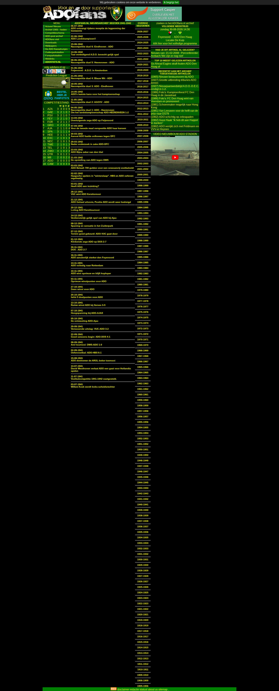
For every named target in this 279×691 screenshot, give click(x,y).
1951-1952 (142, 444)
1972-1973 (142, 328)
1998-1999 (142, 185)
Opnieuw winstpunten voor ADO (88, 281)
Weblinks (49, 58)
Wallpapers (51, 45)
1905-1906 (142, 686)
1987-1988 (142, 246)
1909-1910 (142, 675)
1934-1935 (142, 537)
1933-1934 (142, 543)
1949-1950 (142, 455)
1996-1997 (142, 196)
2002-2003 (142, 163)
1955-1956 (142, 422)
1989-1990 (142, 235)
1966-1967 (142, 361)
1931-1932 (142, 554)
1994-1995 (142, 207)
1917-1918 (142, 631)
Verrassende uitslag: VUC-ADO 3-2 (90, 329)
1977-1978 (142, 301)
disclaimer (123, 689)
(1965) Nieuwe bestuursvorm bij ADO (172, 76)
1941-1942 (142, 499)
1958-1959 (142, 405)
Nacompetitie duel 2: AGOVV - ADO (90, 102)
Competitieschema (54, 33)
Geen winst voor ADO (82, 289)
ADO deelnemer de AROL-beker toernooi (93, 360)
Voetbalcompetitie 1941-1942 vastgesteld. (94, 379)
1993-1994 (142, 213)
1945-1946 (142, 477)
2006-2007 (142, 141)
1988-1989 (142, 240)
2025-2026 (142, 37)
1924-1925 (142, 592)
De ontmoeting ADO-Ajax (84, 321)
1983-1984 (142, 268)
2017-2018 (142, 81)
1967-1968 (142, 356)
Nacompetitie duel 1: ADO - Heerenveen (92, 110)
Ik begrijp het (171, 2)
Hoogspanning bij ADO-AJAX (87, 313)
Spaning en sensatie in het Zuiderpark (92, 226)
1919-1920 (142, 620)
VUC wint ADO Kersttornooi (86, 194)
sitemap (162, 689)
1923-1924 (142, 598)
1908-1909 (142, 680)
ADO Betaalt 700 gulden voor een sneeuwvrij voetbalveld (102, 168)
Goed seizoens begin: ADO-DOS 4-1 (90, 337)
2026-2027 (142, 31)
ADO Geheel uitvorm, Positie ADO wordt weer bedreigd (101, 202)
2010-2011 (142, 119)
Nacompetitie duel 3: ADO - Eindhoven (92, 86)
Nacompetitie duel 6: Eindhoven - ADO (92, 46)
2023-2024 (142, 48)
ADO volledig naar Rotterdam (87, 265)
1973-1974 (142, 323)
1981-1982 (142, 279)
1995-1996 (142, 202)
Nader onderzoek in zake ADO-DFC (90, 144)
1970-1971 (142, 339)
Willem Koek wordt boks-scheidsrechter (93, 387)
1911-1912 (142, 664)
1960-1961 (142, 394)
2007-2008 (142, 136)
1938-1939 (142, 515)
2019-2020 (142, 70)
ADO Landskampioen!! (83, 39)
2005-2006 (142, 147)
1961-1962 (142, 389)
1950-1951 (142, 449)
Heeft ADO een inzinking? (85, 186)
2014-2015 (142, 97)
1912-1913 (142, 658)
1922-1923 (142, 603)
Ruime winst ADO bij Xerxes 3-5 (88, 305)
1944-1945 (142, 482)
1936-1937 (142, 526)
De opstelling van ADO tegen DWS (89, 160)
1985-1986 (142, 257)
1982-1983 (142, 273)
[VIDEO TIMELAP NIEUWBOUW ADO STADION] (175, 174)
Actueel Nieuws (53, 26)
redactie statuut (138, 689)
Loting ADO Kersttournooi (85, 210)
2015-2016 (142, 92)
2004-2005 (142, 152)
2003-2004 (142, 158)
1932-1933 (142, 548)
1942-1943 (142, 493)
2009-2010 (142, 125)
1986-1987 (142, 251)
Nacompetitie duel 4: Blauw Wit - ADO (91, 78)
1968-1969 (142, 350)
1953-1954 (142, 433)
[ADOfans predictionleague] (56, 87)
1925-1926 (142, 587)
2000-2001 (142, 174)
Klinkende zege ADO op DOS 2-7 (88, 242)
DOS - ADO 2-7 (79, 249)
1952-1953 (142, 438)
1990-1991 (142, 229)
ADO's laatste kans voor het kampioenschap (95, 94)
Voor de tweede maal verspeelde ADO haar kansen (98, 128)
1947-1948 (142, 466)
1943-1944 (142, 488)
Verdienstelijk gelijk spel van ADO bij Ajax (94, 218)
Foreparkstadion (53, 55)
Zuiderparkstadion (54, 52)
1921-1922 (142, 609)
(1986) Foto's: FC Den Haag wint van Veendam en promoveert (172, 100)
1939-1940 (142, 510)
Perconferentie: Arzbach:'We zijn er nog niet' (174, 54)
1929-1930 (142, 565)
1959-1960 (142, 400)
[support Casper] (153, 20)
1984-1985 (142, 262)
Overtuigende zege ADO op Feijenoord (92, 120)
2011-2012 (142, 114)
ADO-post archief (54, 36)
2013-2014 (142, 103)
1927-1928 (142, 576)
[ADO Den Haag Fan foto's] (56, 99)
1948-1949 (142, 460)
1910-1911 (142, 669)
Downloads (51, 42)
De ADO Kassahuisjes (56, 49)
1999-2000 (142, 180)
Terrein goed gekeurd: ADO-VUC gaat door (94, 234)
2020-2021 (142, 64)
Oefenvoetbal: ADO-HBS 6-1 (86, 352)
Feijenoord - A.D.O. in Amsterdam (89, 70)
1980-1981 (142, 284)
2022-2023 (142, 53)
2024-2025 (142, 42)
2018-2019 (142, 75)
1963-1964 (142, 378)
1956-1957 (142, 416)
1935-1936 (142, 532)
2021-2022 (142, 59)
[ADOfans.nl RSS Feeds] (113, 689)
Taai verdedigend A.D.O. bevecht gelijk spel (95, 54)
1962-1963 (142, 383)
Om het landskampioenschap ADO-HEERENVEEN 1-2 (100, 112)
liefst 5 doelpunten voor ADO (87, 297)
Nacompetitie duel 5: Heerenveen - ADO (92, 62)
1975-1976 (142, 312)
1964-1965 (142, 372)
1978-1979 (142, 295)
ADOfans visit (52, 39)
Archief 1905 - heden (56, 29)
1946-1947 (142, 471)
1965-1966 (142, 367)
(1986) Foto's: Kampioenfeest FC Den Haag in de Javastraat (172, 94)
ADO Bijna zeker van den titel (87, 152)
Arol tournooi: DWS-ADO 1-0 (86, 345)
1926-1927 (142, 581)
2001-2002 (142, 169)
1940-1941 (142, 504)
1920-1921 (142, 614)
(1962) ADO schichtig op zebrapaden (172, 116)
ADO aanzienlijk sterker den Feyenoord (92, 257)
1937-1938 (142, 521)
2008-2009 (142, 130)
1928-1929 (142, 570)
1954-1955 (142, 427)
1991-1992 (142, 224)
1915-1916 (142, 642)
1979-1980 (142, 290)
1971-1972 (142, 334)
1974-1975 (142, 317)
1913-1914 (142, 653)
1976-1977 (142, 306)
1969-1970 (142, 345)
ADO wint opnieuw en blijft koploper (91, 273)
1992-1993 (142, 218)
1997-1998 (142, 191)
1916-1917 (142, 636)
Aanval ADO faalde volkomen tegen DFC (93, 136)
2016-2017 (142, 86)
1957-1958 (142, 411)
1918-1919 (142, 625)
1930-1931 (142, 559)
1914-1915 (142, 647)
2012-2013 (142, 108)
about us (153, 689)
